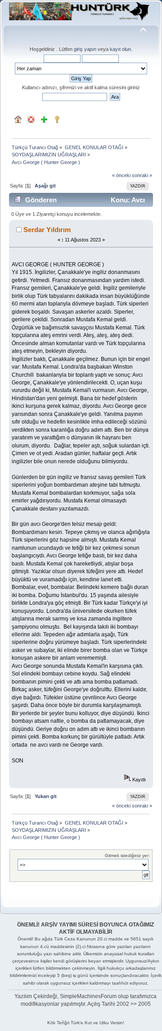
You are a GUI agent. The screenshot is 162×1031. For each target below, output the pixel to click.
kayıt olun (120, 49)
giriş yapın (85, 49)
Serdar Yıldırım (47, 229)
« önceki (121, 175)
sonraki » (142, 175)
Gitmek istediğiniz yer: (127, 855)
